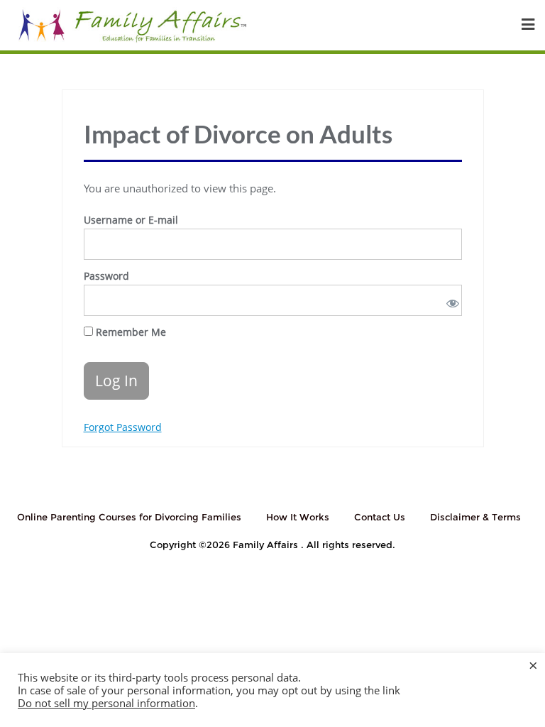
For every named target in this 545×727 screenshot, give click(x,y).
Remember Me (129, 332)
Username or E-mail (131, 219)
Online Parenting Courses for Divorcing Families (129, 517)
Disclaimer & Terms (475, 517)
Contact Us (379, 517)
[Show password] (450, 300)
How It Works (297, 517)
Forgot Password (123, 427)
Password (106, 276)
